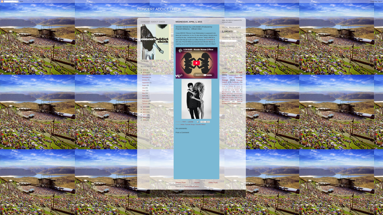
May (143, 93)
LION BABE (209, 40)
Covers (224, 77)
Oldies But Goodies (228, 97)
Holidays (230, 86)
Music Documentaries (236, 93)
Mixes (238, 92)
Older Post (212, 182)
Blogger (211, 194)
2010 (144, 117)
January (145, 103)
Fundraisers (225, 84)
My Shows (227, 96)
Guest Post (234, 84)
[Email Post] (197, 121)
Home (197, 182)
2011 (144, 115)
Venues (234, 103)
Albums (224, 72)
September (146, 82)
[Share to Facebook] (207, 122)
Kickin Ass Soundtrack (233, 88)
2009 (144, 120)
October (145, 80)
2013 (144, 109)
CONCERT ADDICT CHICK (159, 9)
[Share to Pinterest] (209, 122)
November (145, 77)
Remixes (240, 97)
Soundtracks (226, 101)
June (144, 90)
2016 (144, 70)
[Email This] (201, 122)
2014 (144, 107)
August (144, 85)
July (143, 88)
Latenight (224, 90)
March (144, 98)
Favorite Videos (200, 124)
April (143, 96)
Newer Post (181, 182)
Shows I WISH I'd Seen (232, 99)
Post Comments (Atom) (191, 186)
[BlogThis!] (203, 122)
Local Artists (235, 90)
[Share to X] (205, 122)
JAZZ (223, 88)
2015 (144, 72)
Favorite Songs (190, 124)
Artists (182, 124)
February (145, 101)
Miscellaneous (226, 92)
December (145, 75)
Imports (238, 86)
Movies (224, 93)
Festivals (235, 82)
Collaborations (233, 75)
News (237, 96)
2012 (144, 112)
